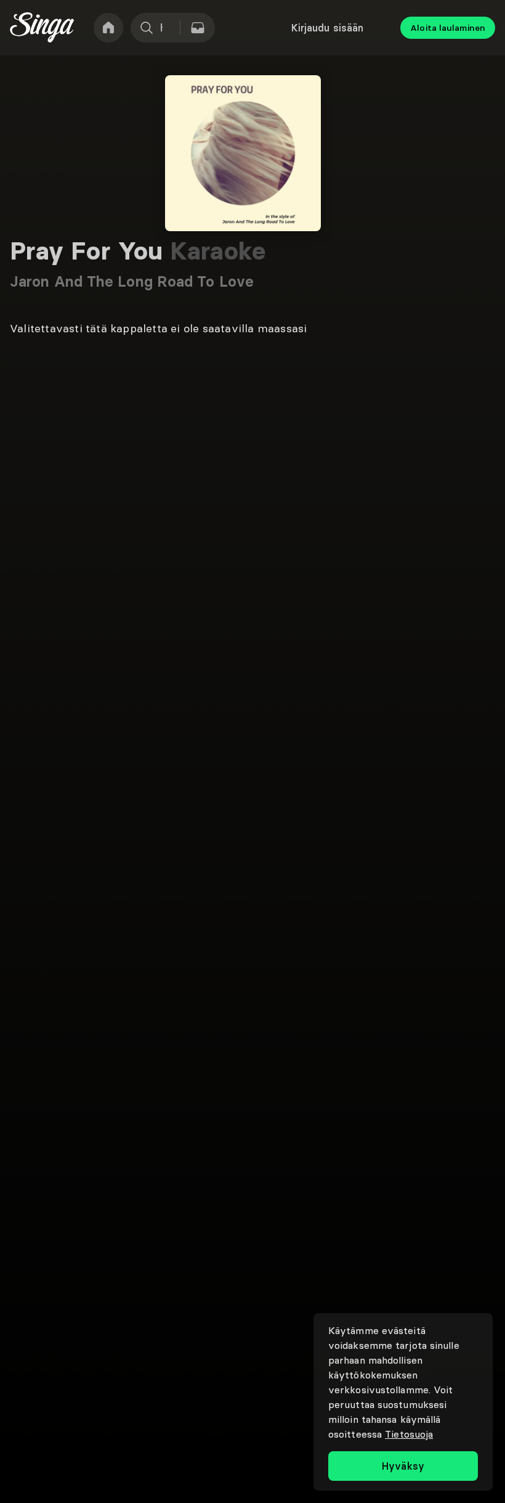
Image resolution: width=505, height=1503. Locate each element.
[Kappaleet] (198, 27)
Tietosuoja (409, 1434)
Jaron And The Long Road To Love (132, 281)
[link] (108, 28)
